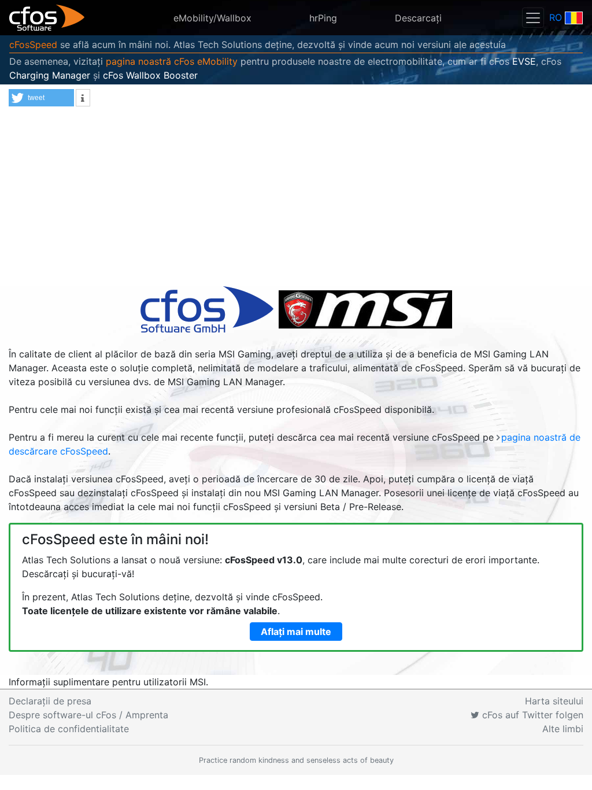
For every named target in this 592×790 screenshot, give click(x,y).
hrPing (323, 18)
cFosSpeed (33, 44)
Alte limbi (562, 728)
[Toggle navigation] (533, 18)
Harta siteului (554, 701)
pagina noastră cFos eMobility (172, 61)
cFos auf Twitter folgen (531, 715)
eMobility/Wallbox (212, 18)
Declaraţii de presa (50, 701)
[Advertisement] (296, 199)
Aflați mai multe (296, 631)
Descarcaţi (418, 18)
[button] (41, 97)
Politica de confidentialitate (69, 728)
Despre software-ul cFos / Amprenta (88, 715)
